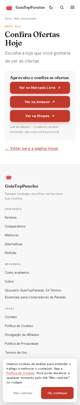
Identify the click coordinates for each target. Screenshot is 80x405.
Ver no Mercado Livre (37, 87)
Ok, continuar (57, 393)
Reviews (11, 217)
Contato (11, 317)
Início (8, 18)
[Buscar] (62, 7)
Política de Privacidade (21, 343)
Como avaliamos (17, 272)
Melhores (12, 235)
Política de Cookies (19, 326)
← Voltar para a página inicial (31, 148)
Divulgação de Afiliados (22, 335)
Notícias (10, 253)
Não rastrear (23, 393)
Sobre (9, 281)
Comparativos (15, 226)
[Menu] (72, 7)
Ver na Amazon (37, 102)
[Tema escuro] (51, 7)
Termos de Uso (16, 352)
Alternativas (13, 244)
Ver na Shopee (37, 116)
